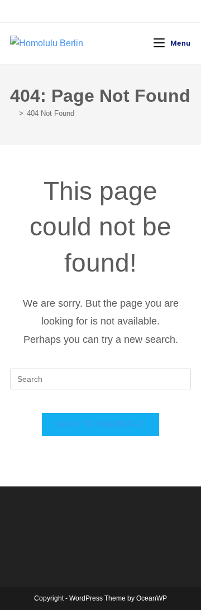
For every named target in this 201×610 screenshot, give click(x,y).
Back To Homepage (100, 424)
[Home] (13, 113)
